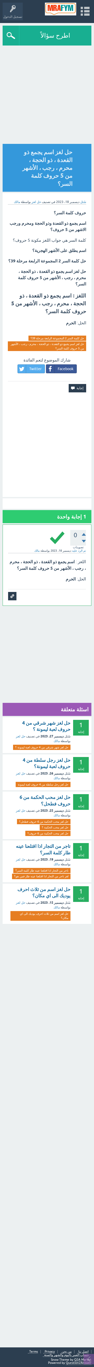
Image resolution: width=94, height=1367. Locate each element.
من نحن (67, 1351)
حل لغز (36, 202)
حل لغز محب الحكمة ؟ (55, 827)
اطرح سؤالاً (55, 35)
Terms (33, 1351)
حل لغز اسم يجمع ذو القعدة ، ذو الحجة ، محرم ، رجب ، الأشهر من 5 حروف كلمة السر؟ (47, 346)
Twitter (35, 369)
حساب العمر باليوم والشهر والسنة (66, 1355)
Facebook (65, 369)
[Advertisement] (47, 95)
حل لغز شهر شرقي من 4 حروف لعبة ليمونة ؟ (41, 747)
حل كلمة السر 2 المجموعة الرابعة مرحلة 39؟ (57, 338)
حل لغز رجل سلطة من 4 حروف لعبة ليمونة (43, 784)
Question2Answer (78, 1363)
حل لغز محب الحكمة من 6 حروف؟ (47, 833)
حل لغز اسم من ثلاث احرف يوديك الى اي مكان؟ (44, 916)
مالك (57, 741)
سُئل (83, 202)
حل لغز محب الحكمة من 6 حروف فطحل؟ (43, 821)
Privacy (50, 1351)
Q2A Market (82, 1360)
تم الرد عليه (79, 550)
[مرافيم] (61, 9)
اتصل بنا (83, 1351)
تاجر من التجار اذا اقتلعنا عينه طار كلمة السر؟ (41, 870)
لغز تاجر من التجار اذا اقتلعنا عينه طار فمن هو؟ (41, 876)
